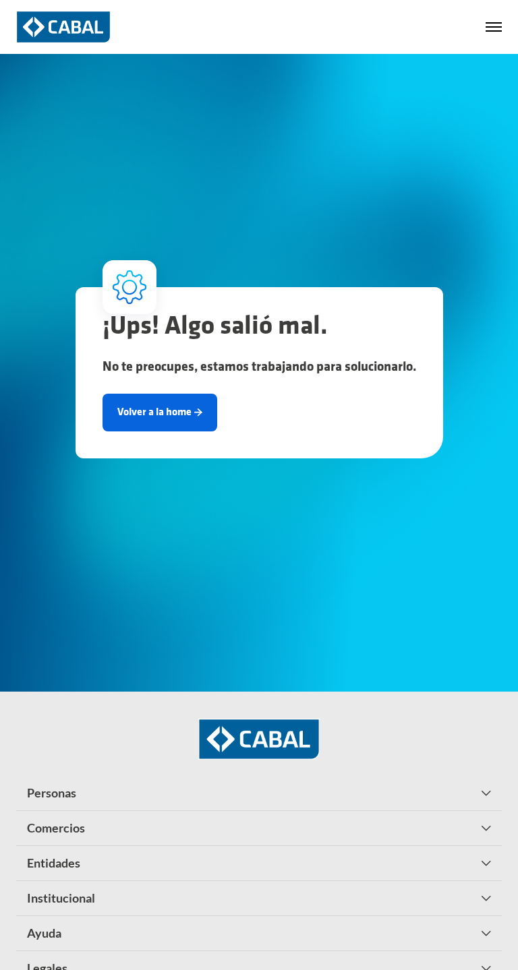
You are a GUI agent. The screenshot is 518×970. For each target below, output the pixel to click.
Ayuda (44, 933)
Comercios (56, 827)
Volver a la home (154, 412)
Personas (51, 792)
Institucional (61, 897)
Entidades (53, 862)
